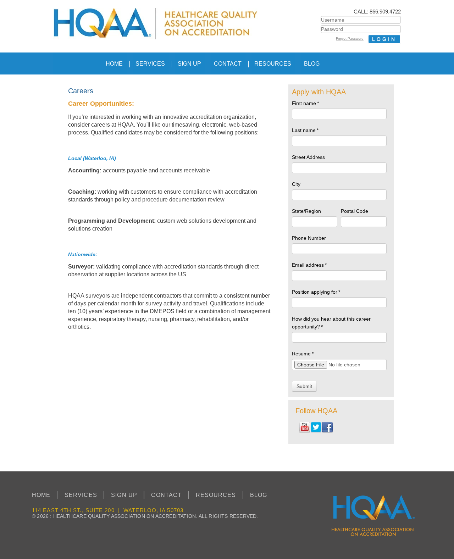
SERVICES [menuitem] (150, 64)
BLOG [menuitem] (312, 64)
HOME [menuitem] (114, 64)
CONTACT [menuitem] (228, 64)
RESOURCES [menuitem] (272, 64)
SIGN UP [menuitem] (189, 64)
